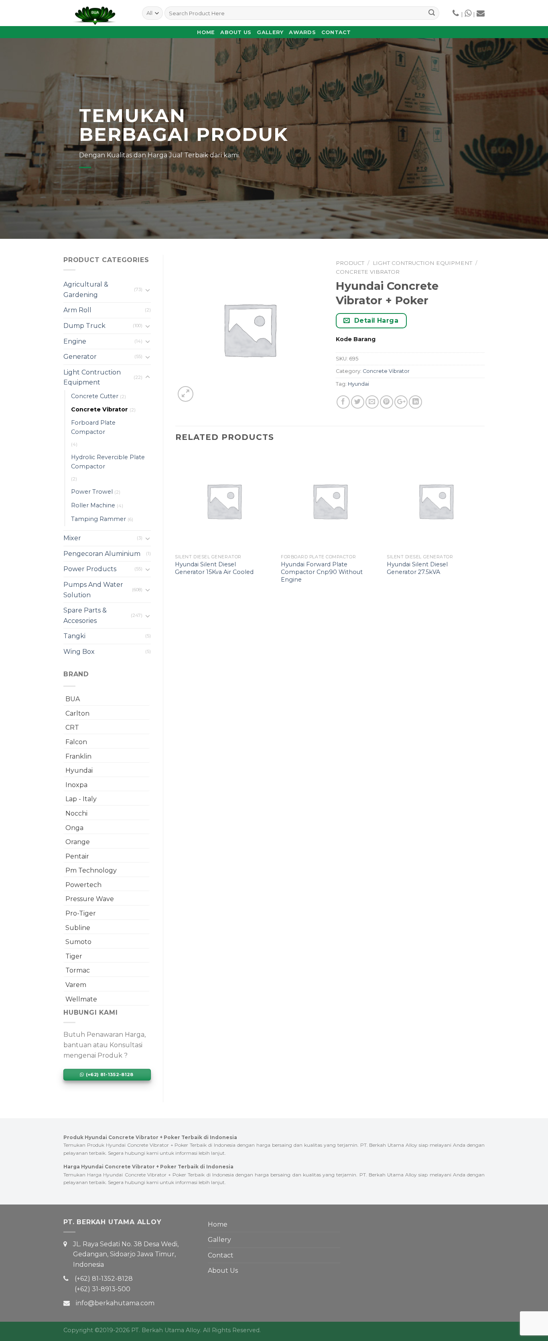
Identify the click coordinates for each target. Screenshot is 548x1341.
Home (206, 32)
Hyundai (79, 770)
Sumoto (78, 942)
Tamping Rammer (98, 519)
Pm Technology (91, 870)
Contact (336, 32)
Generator (80, 356)
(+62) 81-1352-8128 (104, 1278)
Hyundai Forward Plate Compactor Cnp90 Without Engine (322, 572)
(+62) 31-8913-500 (102, 1289)
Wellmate (81, 999)
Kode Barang (355, 339)
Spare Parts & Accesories (85, 615)
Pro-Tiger (80, 913)
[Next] (484, 525)
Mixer (72, 538)
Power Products (89, 569)
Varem (75, 985)
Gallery (270, 32)
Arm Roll (77, 310)
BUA (72, 699)
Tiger (73, 956)
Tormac (77, 970)
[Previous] (176, 525)
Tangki (74, 636)
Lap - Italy (81, 799)
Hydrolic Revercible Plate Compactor (108, 462)
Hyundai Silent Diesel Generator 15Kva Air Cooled (214, 568)
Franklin (78, 756)
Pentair (77, 856)
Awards (302, 32)
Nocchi (76, 813)
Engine (74, 341)
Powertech (83, 885)
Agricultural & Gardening (85, 290)
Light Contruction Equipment (92, 377)
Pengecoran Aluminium (101, 554)
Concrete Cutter (94, 396)
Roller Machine (93, 505)
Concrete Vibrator (99, 409)
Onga (74, 828)
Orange (77, 842)
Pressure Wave (89, 899)
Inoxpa (76, 785)
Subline (77, 928)
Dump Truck (84, 326)
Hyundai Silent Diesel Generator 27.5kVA (417, 568)
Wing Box (79, 651)
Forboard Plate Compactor (93, 427)
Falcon (76, 742)
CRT (72, 727)
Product (350, 263)
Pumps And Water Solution (93, 590)
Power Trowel (92, 491)
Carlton (77, 713)
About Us (235, 32)
